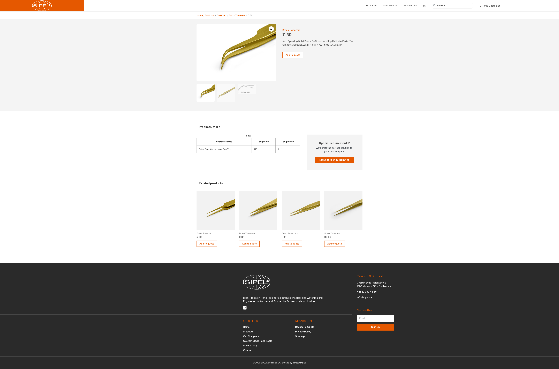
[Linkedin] (245, 308)
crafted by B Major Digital (294, 363)
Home (200, 15)
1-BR (284, 237)
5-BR (199, 237)
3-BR (241, 237)
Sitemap (300, 336)
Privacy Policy (303, 331)
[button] (271, 29)
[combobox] (452, 6)
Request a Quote (304, 327)
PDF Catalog (250, 345)
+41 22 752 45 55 (367, 292)
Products (209, 15)
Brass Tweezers (237, 15)
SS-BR (327, 237)
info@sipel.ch (364, 297)
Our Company (251, 336)
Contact (248, 350)
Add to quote (292, 54)
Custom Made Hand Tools (257, 341)
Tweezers (221, 15)
